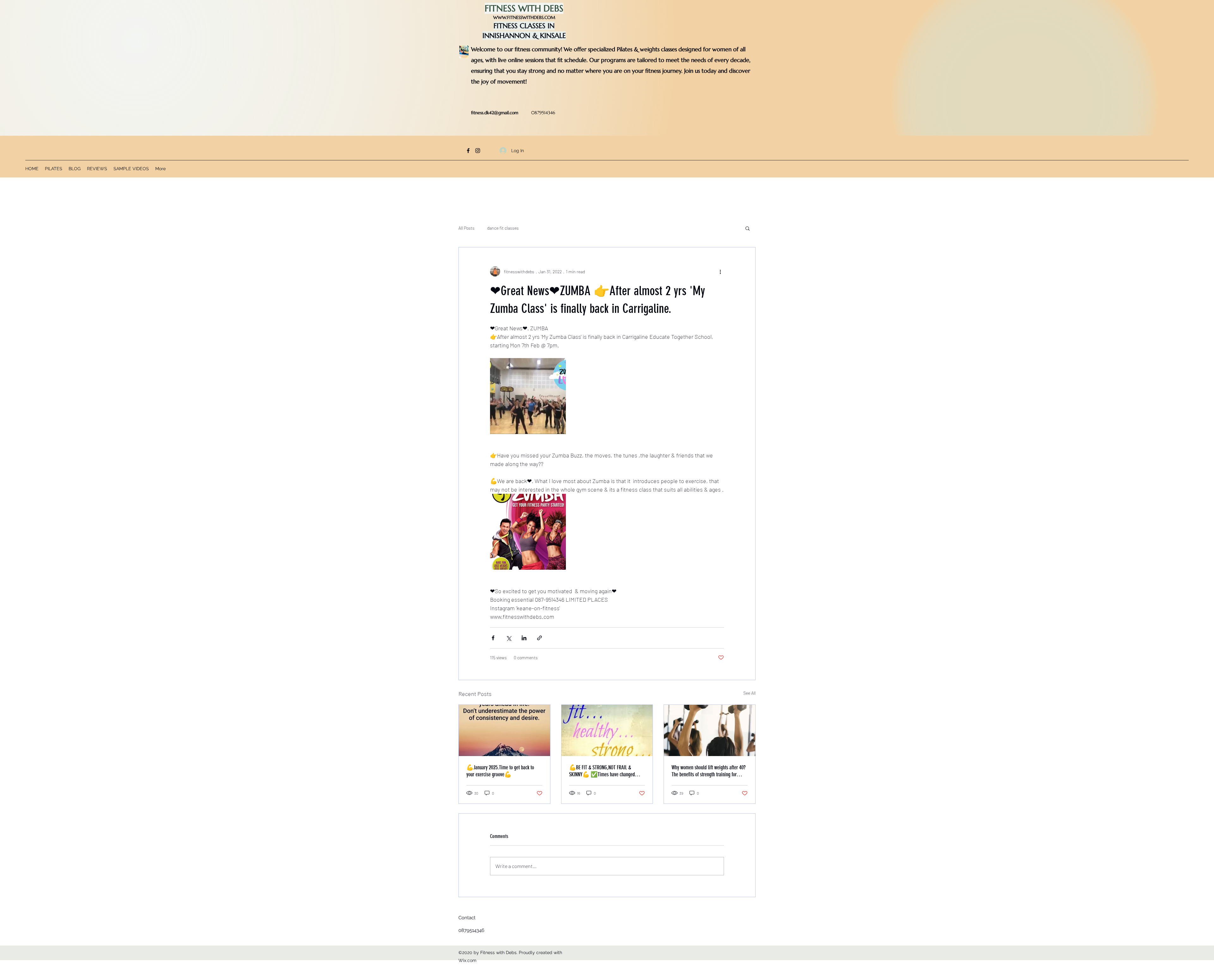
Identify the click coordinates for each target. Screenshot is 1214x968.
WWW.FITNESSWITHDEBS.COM (524, 17)
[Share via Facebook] (493, 638)
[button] (748, 228)
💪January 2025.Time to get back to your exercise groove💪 (500, 771)
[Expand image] (528, 396)
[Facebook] (468, 150)
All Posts (466, 228)
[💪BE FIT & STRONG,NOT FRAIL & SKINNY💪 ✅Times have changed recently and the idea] (607, 730)
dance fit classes (503, 228)
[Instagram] (478, 150)
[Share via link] (539, 638)
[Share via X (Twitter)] (509, 638)
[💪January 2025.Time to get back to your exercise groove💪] (504, 730)
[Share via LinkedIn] (524, 638)
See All (749, 693)
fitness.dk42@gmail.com (494, 112)
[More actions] (720, 271)
